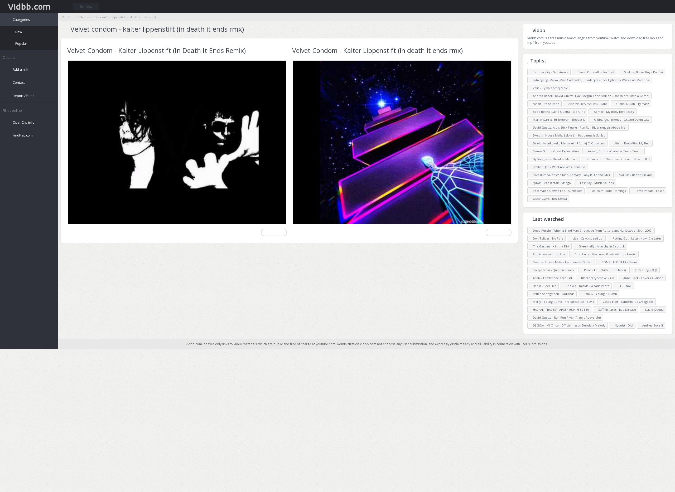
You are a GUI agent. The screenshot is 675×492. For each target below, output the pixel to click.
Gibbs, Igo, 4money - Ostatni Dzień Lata (619, 119)
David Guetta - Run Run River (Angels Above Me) (566, 317)
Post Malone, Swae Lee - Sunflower (556, 191)
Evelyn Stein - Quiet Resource (553, 270)
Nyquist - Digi (623, 325)
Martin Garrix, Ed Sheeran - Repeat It (557, 119)
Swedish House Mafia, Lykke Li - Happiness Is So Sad (567, 135)
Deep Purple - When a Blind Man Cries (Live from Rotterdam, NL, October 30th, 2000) (592, 230)
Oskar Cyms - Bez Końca (548, 199)
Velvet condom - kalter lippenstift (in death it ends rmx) (115, 17)
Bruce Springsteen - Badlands (553, 294)
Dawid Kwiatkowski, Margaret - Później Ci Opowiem (567, 143)
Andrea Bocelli (652, 325)
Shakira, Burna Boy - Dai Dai (639, 72)
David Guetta (654, 309)
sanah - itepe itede (544, 104)
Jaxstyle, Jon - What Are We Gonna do (557, 167)
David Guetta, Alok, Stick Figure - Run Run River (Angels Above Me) (578, 127)
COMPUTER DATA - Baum (619, 262)
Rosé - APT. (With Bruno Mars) (604, 270)
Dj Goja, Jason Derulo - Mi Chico (553, 159)
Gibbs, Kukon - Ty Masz (628, 104)
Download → (274, 232)
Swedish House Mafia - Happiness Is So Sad (562, 262)
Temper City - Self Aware (549, 72)
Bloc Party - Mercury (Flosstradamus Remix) (605, 254)
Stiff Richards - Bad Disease (616, 309)
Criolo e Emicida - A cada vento (587, 286)
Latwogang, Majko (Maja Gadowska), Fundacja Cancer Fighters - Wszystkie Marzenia (589, 80)
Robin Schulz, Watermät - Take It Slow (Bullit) (615, 159)
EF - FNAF (624, 286)
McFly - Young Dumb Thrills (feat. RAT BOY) (563, 302)
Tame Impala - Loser (645, 191)
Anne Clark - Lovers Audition (643, 278)
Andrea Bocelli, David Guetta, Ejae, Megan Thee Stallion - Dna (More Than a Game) (589, 96)
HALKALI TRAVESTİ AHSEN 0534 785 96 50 (560, 309)
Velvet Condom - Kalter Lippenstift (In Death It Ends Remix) (156, 50)
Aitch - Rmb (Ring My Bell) (629, 143)
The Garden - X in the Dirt (550, 246)
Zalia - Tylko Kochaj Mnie (549, 88)
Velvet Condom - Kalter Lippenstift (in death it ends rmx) (377, 50)
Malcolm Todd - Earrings (605, 191)
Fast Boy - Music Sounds (594, 183)
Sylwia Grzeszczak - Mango (550, 183)
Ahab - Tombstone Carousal (552, 278)
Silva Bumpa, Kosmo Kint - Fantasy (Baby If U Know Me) (569, 175)
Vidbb (29, 6)
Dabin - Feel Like (544, 286)
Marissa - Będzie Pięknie (632, 175)
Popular (21, 43)
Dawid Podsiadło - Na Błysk (593, 72)
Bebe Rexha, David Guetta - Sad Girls (557, 112)
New (18, 32)
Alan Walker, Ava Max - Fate (584, 104)
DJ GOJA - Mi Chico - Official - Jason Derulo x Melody (568, 325)
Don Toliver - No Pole (547, 238)
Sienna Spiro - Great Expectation (554, 151)
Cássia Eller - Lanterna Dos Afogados (627, 302)
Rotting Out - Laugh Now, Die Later (636, 238)
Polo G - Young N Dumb (600, 294)
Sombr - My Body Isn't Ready (611, 112)
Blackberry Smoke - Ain (597, 278)
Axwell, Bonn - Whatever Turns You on (612, 151)
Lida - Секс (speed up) (587, 238)
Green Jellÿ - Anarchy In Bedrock (601, 246)
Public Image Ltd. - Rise (549, 254)
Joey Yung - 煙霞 (645, 270)
